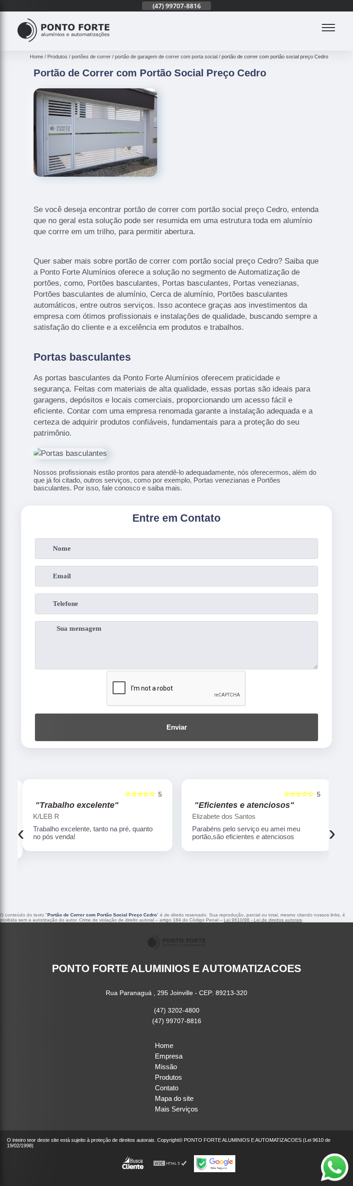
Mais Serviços (176, 1109)
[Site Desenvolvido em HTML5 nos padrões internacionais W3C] (170, 1163)
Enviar (176, 727)
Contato (166, 1088)
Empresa (168, 1056)
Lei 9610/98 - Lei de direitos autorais (263, 919)
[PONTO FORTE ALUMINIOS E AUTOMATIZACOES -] (63, 45)
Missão (166, 1067)
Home (164, 1045)
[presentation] (20, 833)
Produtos (168, 1077)
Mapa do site (174, 1098)
